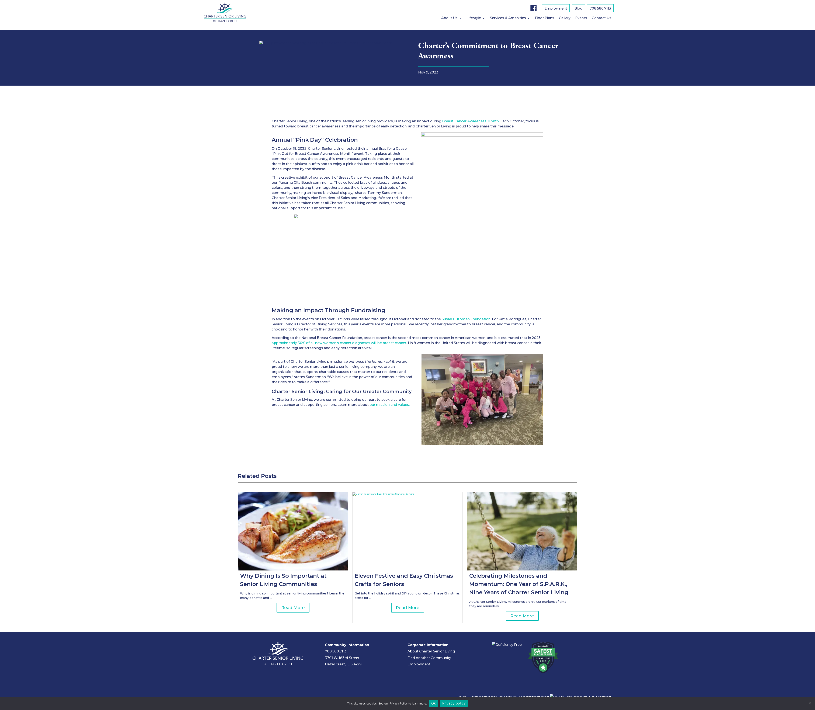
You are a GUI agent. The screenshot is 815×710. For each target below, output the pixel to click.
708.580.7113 (600, 8)
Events (581, 18)
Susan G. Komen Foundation (466, 319)
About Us (449, 18)
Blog (578, 8)
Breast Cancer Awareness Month (470, 121)
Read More (293, 607)
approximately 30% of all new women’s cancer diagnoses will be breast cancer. (339, 343)
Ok (433, 703)
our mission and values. (390, 405)
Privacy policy (454, 703)
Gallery (564, 18)
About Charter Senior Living (431, 651)
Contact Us (601, 18)
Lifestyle (474, 18)
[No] (810, 703)
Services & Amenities (508, 18)
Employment (555, 8)
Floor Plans (544, 18)
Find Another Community (429, 658)
